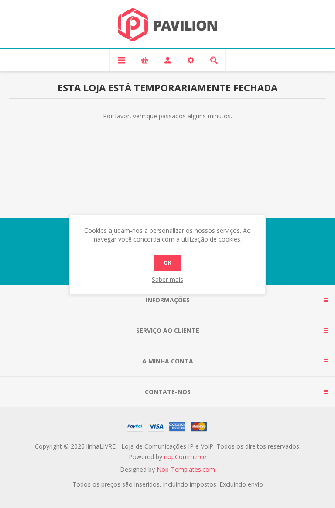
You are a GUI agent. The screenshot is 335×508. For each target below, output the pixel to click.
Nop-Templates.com (186, 469)
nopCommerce (185, 457)
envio (255, 484)
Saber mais (167, 279)
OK (167, 262)
